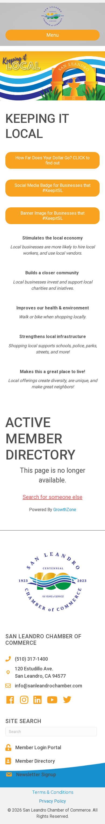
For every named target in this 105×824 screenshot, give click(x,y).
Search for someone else (52, 497)
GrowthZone (64, 509)
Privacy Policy (52, 801)
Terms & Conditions (52, 792)
